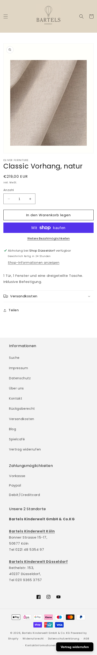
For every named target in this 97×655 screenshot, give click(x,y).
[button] (6, 16)
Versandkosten (21, 419)
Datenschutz (20, 378)
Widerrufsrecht (33, 638)
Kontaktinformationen (40, 645)
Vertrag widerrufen (25, 449)
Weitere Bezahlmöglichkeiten (48, 238)
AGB (86, 638)
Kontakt (15, 398)
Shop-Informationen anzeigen (33, 262)
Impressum (18, 368)
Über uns (16, 388)
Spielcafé (17, 439)
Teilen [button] (14, 310)
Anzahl (8, 190)
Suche (14, 357)
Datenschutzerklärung (63, 638)
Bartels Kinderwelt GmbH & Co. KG (46, 633)
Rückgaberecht (22, 408)
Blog (12, 429)
